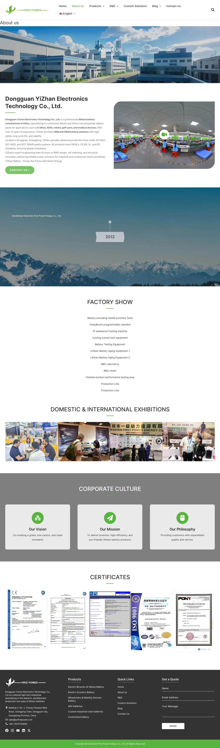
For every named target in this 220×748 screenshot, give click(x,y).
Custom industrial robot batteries (85, 711)
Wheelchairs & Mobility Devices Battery (84, 699)
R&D (120, 697)
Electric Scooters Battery (81, 692)
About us (122, 692)
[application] (102, 6)
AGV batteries (75, 706)
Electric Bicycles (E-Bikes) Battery (86, 686)
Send (173, 725)
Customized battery (78, 717)
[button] (97, 6)
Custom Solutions (127, 703)
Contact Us (123, 713)
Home (121, 686)
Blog (120, 708)
